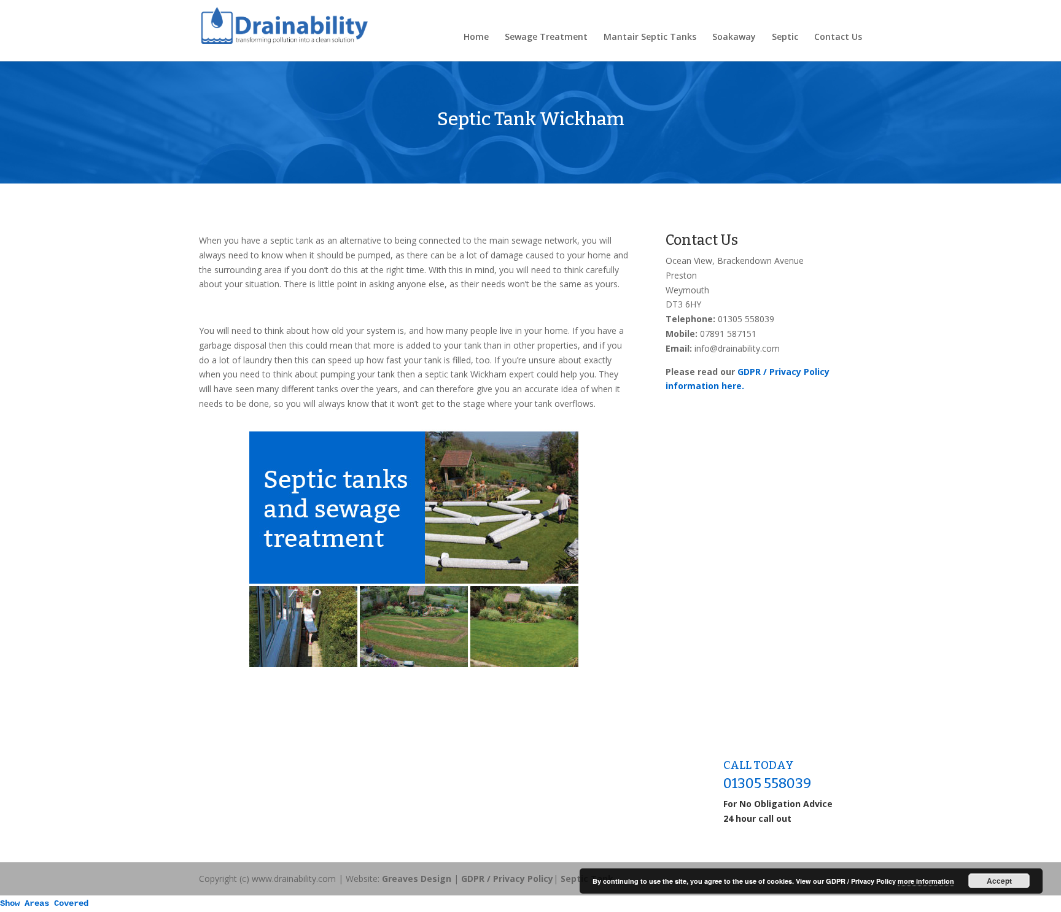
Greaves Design (416, 878)
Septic (785, 37)
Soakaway (734, 37)
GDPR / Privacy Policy (507, 878)
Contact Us (838, 37)
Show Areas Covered (44, 903)
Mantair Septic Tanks (650, 37)
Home (476, 37)
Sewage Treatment (546, 37)
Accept (999, 880)
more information (926, 881)
